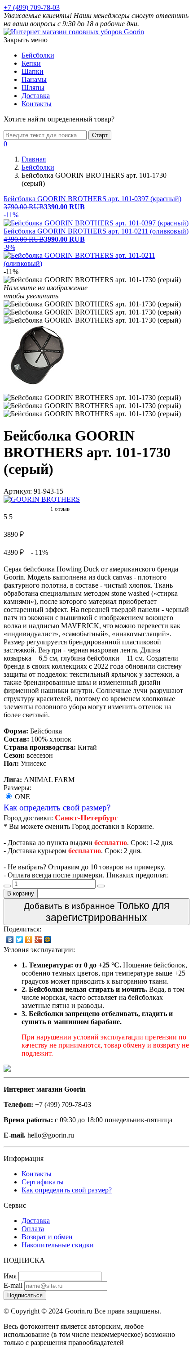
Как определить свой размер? (57, 807)
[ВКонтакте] (10, 939)
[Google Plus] (38, 939)
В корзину (20, 893)
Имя (10, 1276)
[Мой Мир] (48, 939)
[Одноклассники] (29, 939)
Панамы (34, 79)
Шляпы (33, 87)
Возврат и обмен (47, 1237)
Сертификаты (43, 1182)
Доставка (36, 95)
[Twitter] (19, 939)
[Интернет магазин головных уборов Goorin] (7, 1069)
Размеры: (17, 788)
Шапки (33, 71)
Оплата (33, 1229)
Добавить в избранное (96, 911)
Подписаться (25, 1295)
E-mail (13, 1285)
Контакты (37, 104)
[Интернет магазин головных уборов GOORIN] (74, 32)
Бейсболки (38, 55)
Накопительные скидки (58, 1245)
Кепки (31, 63)
